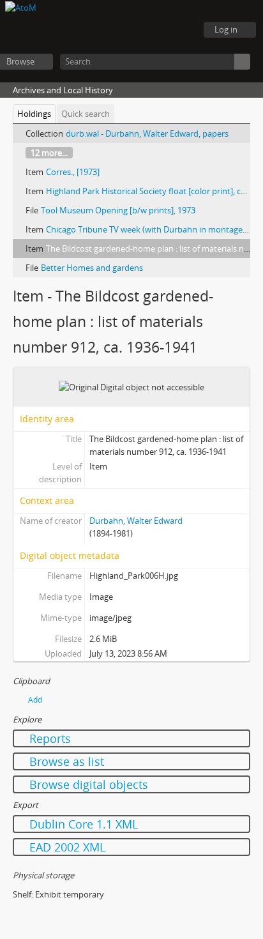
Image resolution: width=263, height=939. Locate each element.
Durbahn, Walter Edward (136, 520)
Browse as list (65, 761)
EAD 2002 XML (65, 847)
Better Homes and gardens (92, 267)
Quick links (180, 30)
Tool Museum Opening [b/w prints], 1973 (118, 210)
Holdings (34, 113)
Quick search (85, 113)
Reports (48, 738)
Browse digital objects (87, 784)
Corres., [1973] (73, 172)
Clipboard (116, 30)
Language (148, 30)
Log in (225, 29)
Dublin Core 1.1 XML (82, 824)
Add (35, 699)
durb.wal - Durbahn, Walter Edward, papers (147, 133)
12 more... (49, 152)
